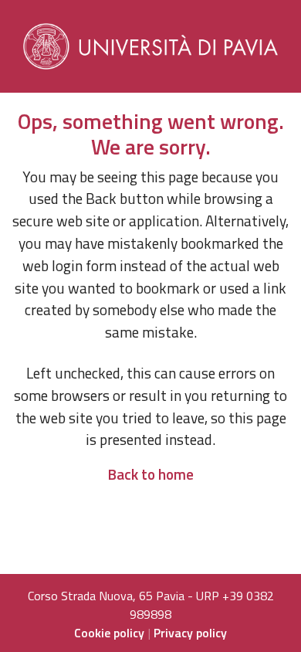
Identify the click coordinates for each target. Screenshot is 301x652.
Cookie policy (109, 632)
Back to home (150, 474)
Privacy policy (190, 632)
